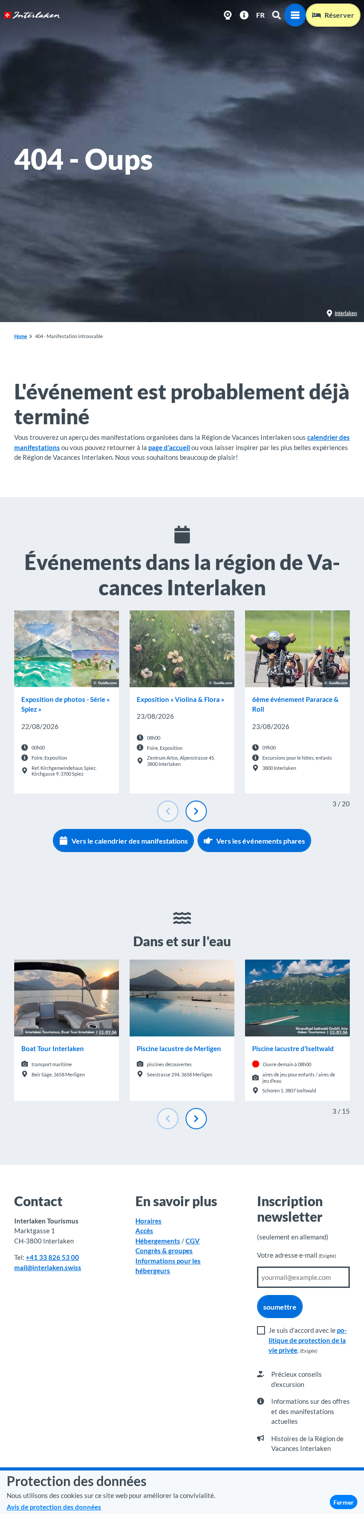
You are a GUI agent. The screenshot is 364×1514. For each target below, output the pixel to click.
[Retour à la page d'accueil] (32, 15)
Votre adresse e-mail (296, 1255)
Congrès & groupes (164, 1251)
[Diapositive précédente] (167, 811)
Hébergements (157, 1241)
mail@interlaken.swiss (47, 1267)
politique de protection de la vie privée (308, 1340)
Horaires (148, 1221)
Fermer (343, 1502)
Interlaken (346, 313)
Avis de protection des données (54, 1507)
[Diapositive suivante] (196, 811)
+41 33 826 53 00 (52, 1257)
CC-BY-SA (108, 1032)
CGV (193, 1241)
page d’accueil (169, 447)
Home (20, 336)
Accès (144, 1231)
